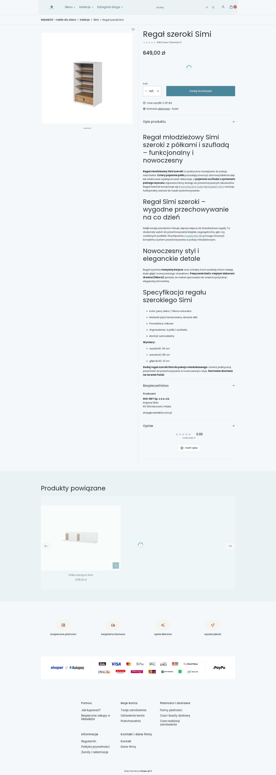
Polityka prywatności (95, 747)
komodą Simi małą (192, 186)
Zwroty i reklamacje (94, 752)
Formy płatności (171, 710)
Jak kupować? (90, 710)
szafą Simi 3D (194, 235)
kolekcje (85, 19)
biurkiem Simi (215, 186)
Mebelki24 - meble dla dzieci (58, 19)
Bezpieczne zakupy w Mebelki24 (95, 717)
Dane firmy (128, 747)
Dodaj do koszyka (201, 91)
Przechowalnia (131, 721)
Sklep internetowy (137, 771)
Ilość (145, 83)
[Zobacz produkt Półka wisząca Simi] (116, 565)
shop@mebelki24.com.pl (157, 412)
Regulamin (88, 741)
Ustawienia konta (133, 715)
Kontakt (126, 741)
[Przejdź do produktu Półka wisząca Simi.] (81, 537)
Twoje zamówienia (133, 710)
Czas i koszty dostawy (175, 715)
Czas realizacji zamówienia (170, 722)
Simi (96, 19)
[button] (213, 7)
